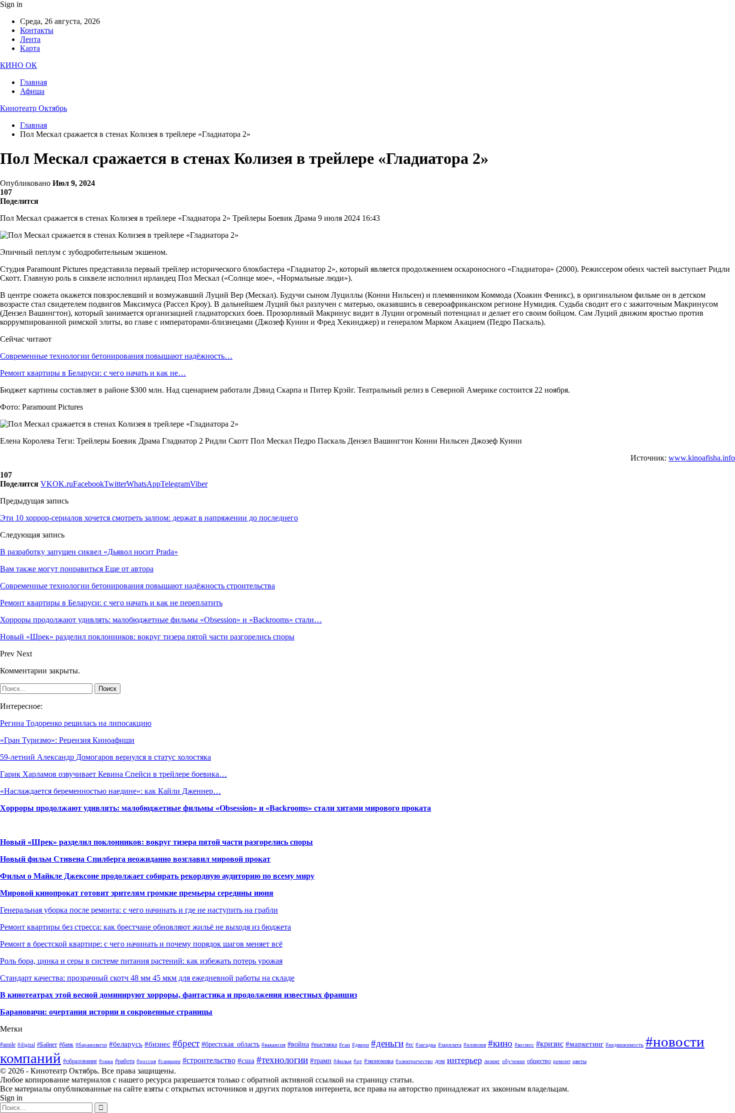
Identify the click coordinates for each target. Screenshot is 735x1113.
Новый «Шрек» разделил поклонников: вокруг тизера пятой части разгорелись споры (156, 842)
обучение (513, 1061)
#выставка (324, 1044)
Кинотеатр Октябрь (33, 108)
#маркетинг (585, 1044)
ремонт (561, 1061)
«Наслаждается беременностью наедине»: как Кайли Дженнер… (110, 791)
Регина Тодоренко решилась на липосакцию (76, 723)
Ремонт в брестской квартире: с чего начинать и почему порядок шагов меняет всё (141, 944)
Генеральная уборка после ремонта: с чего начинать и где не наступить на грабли (139, 910)
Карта (30, 48)
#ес (410, 1044)
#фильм (343, 1061)
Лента (30, 39)
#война (298, 1044)
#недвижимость (625, 1045)
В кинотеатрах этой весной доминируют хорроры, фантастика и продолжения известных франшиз (178, 995)
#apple (8, 1044)
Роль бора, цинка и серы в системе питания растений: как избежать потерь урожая (141, 961)
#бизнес (157, 1044)
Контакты (37, 30)
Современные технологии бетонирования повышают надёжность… (116, 356)
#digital (26, 1045)
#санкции (169, 1061)
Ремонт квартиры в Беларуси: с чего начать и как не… (93, 373)
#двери (360, 1045)
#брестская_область (231, 1044)
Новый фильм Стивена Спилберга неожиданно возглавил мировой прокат (135, 859)
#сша (246, 1061)
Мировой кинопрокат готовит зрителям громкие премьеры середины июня (137, 893)
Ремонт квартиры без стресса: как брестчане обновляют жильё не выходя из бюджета (145, 927)
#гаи (344, 1045)
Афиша (32, 91)
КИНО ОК (18, 65)
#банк (66, 1044)
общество (539, 1061)
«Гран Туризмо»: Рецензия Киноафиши (67, 740)
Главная (33, 82)
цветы (579, 1061)
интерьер (464, 1060)
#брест (186, 1043)
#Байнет (47, 1044)
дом (440, 1061)
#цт (358, 1061)
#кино (500, 1043)
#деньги (387, 1043)
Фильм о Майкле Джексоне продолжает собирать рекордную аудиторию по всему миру (157, 876)
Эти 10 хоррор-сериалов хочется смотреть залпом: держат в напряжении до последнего (149, 518)
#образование (80, 1061)
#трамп (321, 1061)
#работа (124, 1061)
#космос (524, 1045)
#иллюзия (475, 1045)
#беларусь (125, 1044)
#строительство (209, 1060)
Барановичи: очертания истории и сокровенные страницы (106, 1012)
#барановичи (91, 1045)
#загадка (426, 1045)
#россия (146, 1061)
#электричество (414, 1061)
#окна (106, 1061)
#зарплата (450, 1045)
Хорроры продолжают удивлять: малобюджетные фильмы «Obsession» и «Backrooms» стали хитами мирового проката (215, 808)
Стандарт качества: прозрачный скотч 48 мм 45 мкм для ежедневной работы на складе (147, 978)
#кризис (550, 1044)
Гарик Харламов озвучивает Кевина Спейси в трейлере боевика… (113, 774)
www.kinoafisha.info (701, 458)
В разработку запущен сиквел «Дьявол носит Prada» (89, 552)
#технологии (282, 1060)
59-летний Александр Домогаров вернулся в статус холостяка (105, 757)
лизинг (492, 1061)
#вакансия (274, 1045)
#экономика (379, 1061)
